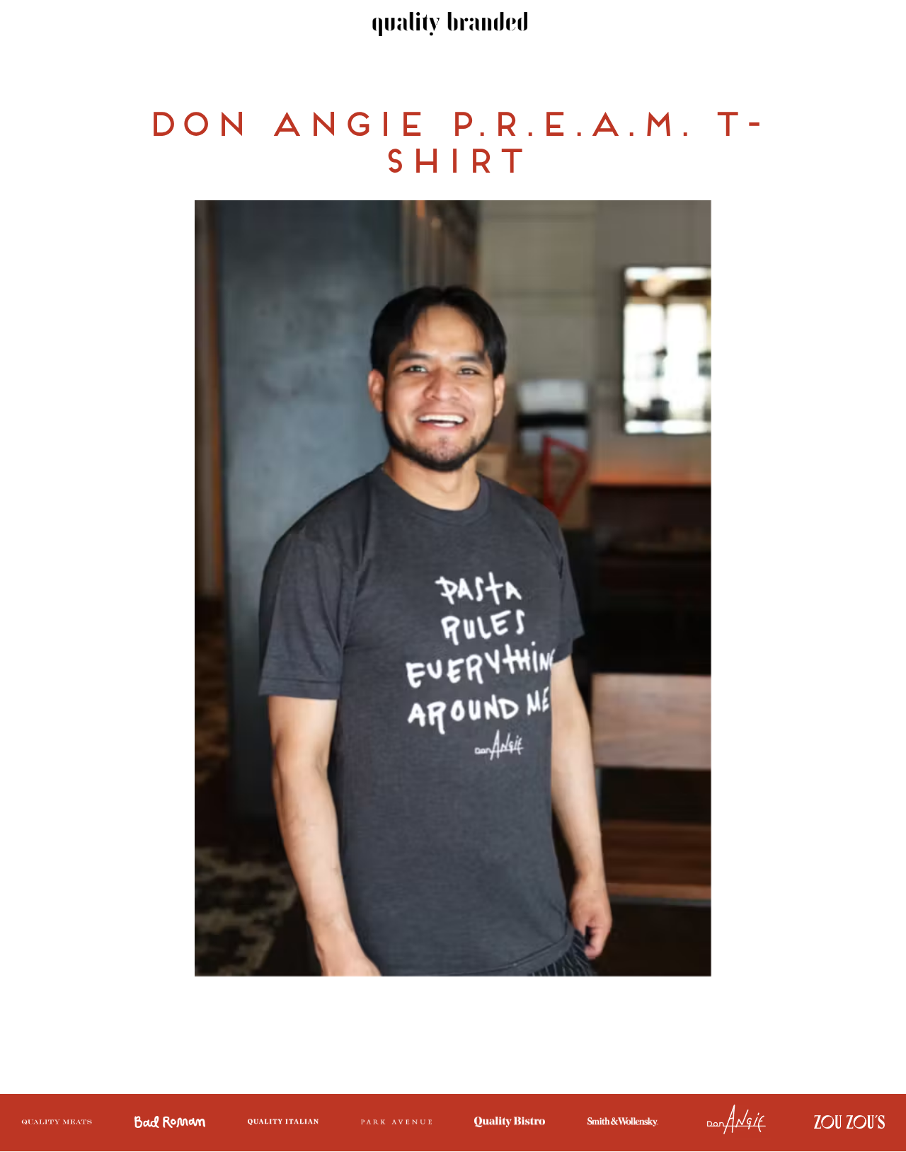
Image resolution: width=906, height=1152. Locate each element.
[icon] (169, 1123)
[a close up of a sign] (736, 1122)
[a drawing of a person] (849, 1123)
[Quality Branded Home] (450, 25)
